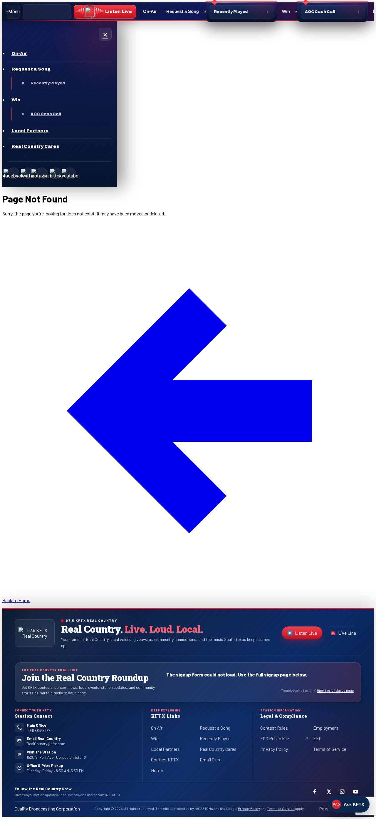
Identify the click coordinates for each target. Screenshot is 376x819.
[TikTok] (56, 173)
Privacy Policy (274, 749)
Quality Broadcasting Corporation (47, 808)
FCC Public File (279, 739)
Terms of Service (329, 749)
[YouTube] (70, 173)
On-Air (150, 11)
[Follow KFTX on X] (328, 791)
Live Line (347, 633)
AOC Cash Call (320, 12)
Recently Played (231, 12)
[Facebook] (13, 173)
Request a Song (182, 11)
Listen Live (308, 634)
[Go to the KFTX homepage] (35, 633)
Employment (325, 728)
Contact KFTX (165, 759)
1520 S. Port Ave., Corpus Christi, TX (56, 757)
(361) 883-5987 (38, 730)
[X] (27, 173)
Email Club (210, 759)
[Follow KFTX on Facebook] (315, 791)
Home (157, 770)
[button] (105, 12)
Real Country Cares (218, 749)
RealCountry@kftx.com (46, 743)
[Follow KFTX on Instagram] (342, 791)
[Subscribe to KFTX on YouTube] (355, 791)
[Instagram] (42, 173)
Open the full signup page (335, 690)
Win (286, 11)
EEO (317, 738)
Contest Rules (274, 728)
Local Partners (165, 749)
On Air (156, 728)
